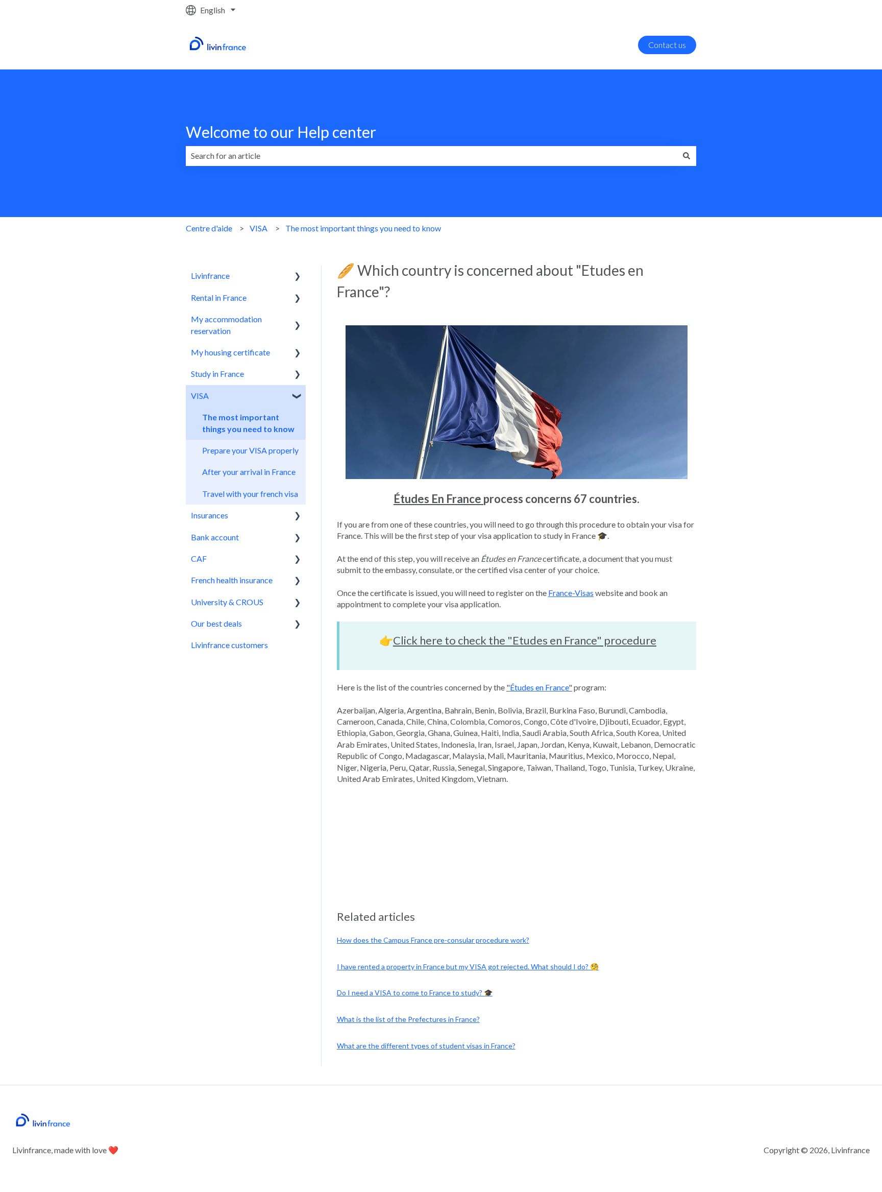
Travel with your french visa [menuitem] (250, 493)
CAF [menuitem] (199, 558)
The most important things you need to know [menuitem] (248, 422)
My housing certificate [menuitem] (230, 352)
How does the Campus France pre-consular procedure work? (433, 940)
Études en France (539, 687)
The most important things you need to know (363, 228)
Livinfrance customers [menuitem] (229, 645)
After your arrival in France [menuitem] (249, 471)
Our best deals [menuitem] (216, 623)
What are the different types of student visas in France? (426, 1045)
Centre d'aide (209, 228)
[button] (297, 276)
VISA (258, 228)
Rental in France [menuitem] (219, 297)
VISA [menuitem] (200, 395)
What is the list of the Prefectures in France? (408, 1019)
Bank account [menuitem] (215, 537)
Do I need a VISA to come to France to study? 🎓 (415, 992)
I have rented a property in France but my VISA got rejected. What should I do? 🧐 (468, 966)
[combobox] (431, 155)
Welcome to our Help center (281, 132)
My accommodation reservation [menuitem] (226, 324)
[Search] (686, 155)
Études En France (437, 499)
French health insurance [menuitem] (232, 580)
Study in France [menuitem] (217, 373)
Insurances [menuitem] (209, 515)
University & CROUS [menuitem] (227, 602)
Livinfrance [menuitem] (210, 275)
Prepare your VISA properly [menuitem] (250, 450)
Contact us (667, 45)
